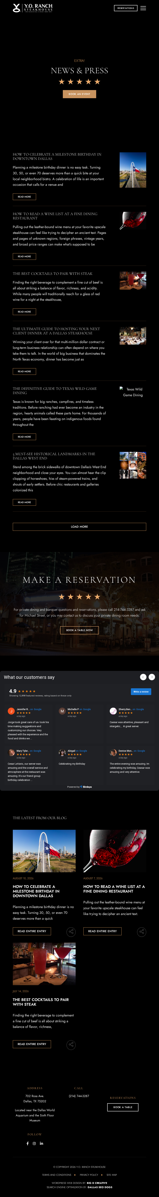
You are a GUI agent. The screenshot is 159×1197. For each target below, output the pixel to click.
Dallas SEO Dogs (100, 1187)
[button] (126, 8)
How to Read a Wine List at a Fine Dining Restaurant (114, 889)
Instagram (34, 1143)
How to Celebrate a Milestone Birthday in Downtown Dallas (36, 891)
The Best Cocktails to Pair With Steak (41, 1002)
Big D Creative (97, 1183)
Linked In (41, 1143)
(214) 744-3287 (79, 1096)
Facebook (28, 1143)
